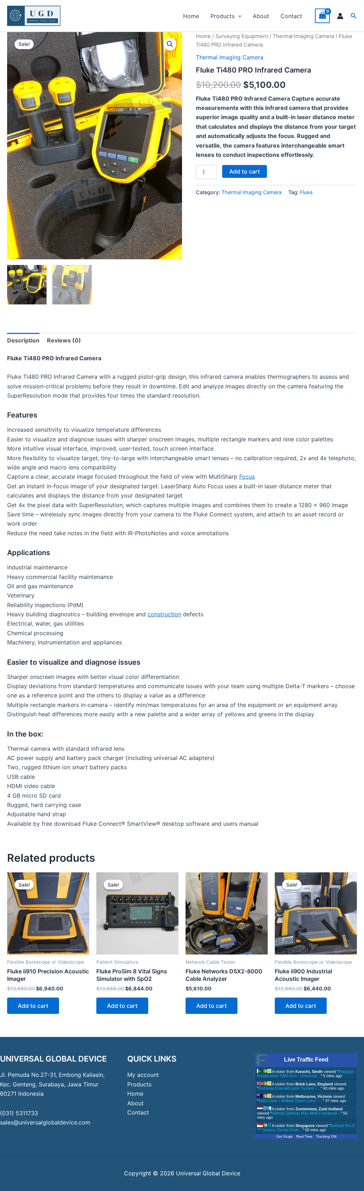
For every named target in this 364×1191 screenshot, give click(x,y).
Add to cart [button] (33, 1005)
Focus (247, 476)
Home (191, 16)
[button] (238, 16)
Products (222, 16)
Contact (291, 16)
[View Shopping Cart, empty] (322, 16)
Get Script (284, 1136)
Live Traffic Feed (306, 1060)
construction (164, 614)
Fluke (306, 192)
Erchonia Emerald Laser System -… (289, 1088)
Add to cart (244, 171)
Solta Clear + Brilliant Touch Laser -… (290, 1101)
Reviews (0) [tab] (64, 340)
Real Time (304, 1136)
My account (143, 1074)
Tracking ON (326, 1136)
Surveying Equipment (241, 36)
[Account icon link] (340, 16)
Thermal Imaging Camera (303, 36)
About (261, 16)
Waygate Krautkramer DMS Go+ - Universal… (305, 1073)
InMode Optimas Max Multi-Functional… (306, 1113)
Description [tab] (23, 340)
